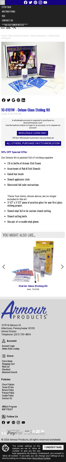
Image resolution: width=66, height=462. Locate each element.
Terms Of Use (8, 387)
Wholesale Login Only (32, 133)
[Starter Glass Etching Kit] (33, 261)
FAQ (3, 16)
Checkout (6, 369)
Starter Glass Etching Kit (33, 286)
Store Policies (8, 384)
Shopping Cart (8, 363)
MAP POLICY (7, 409)
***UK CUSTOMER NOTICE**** (15, 24)
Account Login (8, 346)
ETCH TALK (6, 7)
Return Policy (8, 390)
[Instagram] (40, 2)
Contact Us (7, 398)
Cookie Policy (8, 395)
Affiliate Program (9, 406)
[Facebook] (25, 2)
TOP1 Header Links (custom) (2, 2)
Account (3, 341)
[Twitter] (30, 2)
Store (3, 356)
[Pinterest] (35, 2)
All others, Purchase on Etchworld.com (33, 143)
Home (4, 36)
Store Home (7, 361)
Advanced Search (9, 372)
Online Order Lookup (10, 348)
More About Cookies (41, 458)
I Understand (53, 447)
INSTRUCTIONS (8, 11)
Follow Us (3, 100)
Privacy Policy (8, 392)
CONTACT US (7, 20)
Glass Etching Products (18, 36)
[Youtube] (45, 2)
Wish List (6, 366)
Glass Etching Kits (39, 36)
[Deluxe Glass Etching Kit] (33, 68)
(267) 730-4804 (22, 334)
